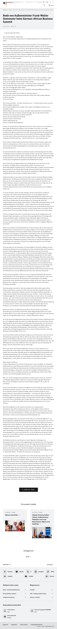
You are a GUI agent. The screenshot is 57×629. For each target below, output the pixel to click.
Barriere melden (23, 624)
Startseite (5, 9)
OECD (49, 50)
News (10, 9)
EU (31, 270)
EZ (18, 204)
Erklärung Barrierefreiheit (36, 624)
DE (47, 2)
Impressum (5, 624)
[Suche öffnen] (43, 4)
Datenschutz (14, 624)
